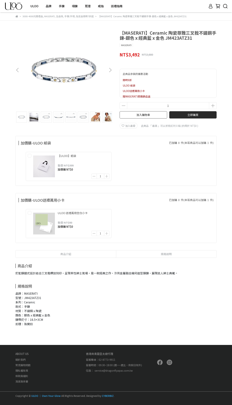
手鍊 (62, 6)
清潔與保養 (21, 381)
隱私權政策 (21, 370)
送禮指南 (117, 6)
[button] (110, 70)
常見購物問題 (23, 365)
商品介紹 (65, 254)
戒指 (101, 6)
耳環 (88, 6)
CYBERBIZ (108, 396)
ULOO (34, 6)
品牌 (48, 6)
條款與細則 (21, 376)
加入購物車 (143, 115)
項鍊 (75, 6)
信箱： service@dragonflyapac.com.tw (109, 370)
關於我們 (20, 359)
